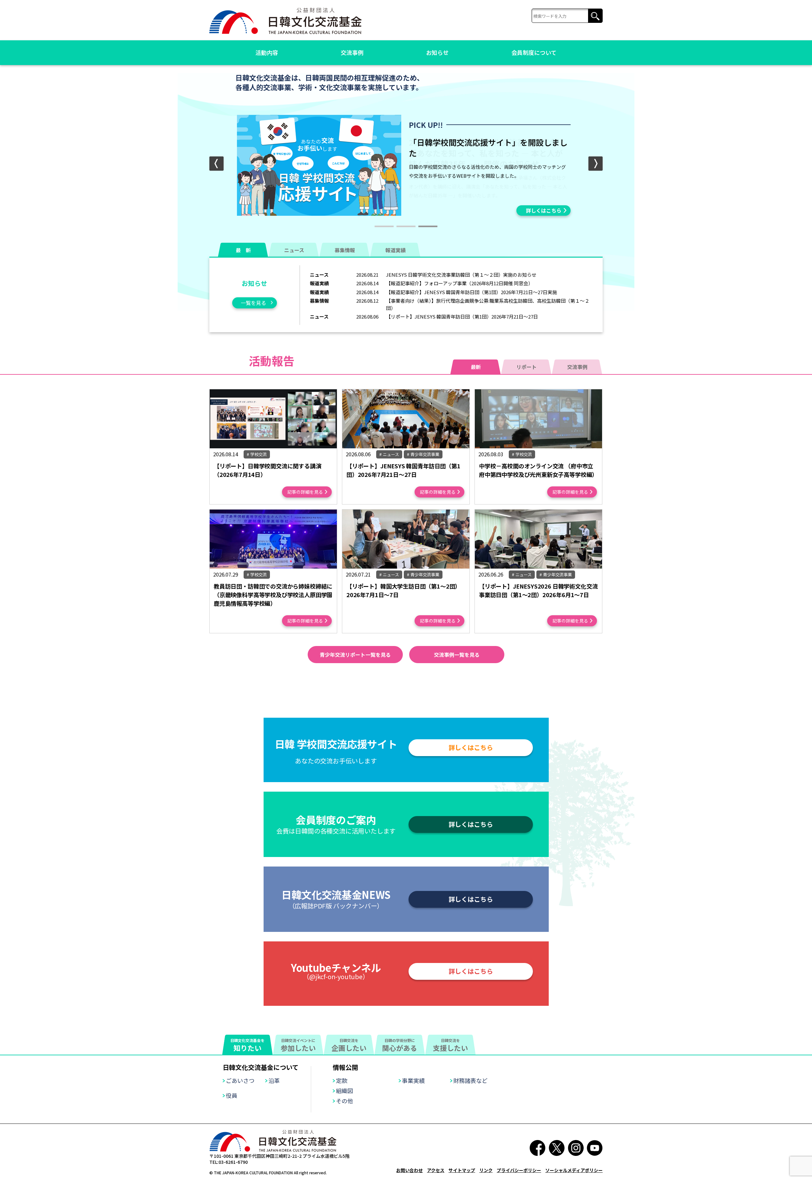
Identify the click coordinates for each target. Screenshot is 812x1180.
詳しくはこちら (543, 210)
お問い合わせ (409, 1170)
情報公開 (345, 1067)
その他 (344, 1101)
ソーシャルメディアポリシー (574, 1170)
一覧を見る (253, 303)
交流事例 (352, 52)
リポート (526, 367)
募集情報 (345, 250)
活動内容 (266, 52)
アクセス (435, 1170)
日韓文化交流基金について (260, 1067)
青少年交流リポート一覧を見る (355, 654)
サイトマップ (462, 1170)
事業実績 (413, 1080)
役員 (231, 1095)
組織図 (344, 1090)
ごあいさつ (240, 1080)
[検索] (567, 16)
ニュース (294, 250)
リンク (486, 1170)
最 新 (243, 250)
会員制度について (534, 52)
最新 (476, 367)
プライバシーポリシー (519, 1170)
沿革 (274, 1080)
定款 (341, 1080)
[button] (595, 163)
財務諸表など (470, 1080)
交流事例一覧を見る (457, 654)
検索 (595, 16)
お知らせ (437, 52)
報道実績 (395, 250)
